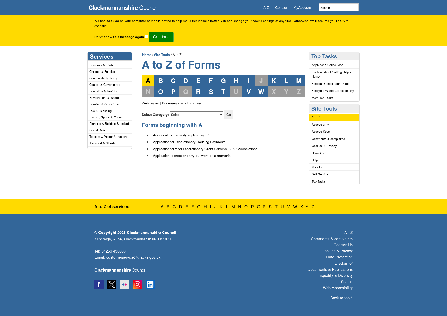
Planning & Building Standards (109, 123)
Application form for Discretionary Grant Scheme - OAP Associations (205, 148)
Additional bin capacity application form (182, 134)
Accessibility (320, 124)
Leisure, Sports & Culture (106, 117)
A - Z (348, 232)
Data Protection (339, 257)
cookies (112, 21)
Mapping (317, 167)
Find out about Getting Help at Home (332, 74)
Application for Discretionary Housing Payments (189, 141)
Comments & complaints (328, 138)
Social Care (97, 130)
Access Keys (321, 131)
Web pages (150, 103)
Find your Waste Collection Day (333, 90)
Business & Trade (101, 65)
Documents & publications (182, 103)
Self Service (320, 174)
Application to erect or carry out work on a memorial (192, 155)
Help (315, 160)
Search (347, 281)
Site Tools (162, 54)
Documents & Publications (330, 269)
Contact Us (343, 244)
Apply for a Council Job (327, 65)
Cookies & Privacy (324, 145)
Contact (281, 7)
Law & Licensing (100, 110)
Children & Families (102, 71)
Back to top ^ (341, 297)
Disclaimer (319, 153)
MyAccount (302, 7)
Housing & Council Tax (104, 104)
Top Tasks (324, 56)
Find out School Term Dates (330, 83)
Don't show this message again (119, 37)
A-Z (266, 7)
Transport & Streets (102, 143)
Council (123, 6)
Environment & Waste (104, 97)
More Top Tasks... (324, 98)
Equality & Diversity (336, 275)
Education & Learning (103, 91)
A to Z (316, 117)
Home (146, 54)
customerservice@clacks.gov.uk (133, 257)
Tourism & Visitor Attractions (108, 136)
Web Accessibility (338, 287)
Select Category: (155, 114)
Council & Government (104, 84)
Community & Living (103, 78)
